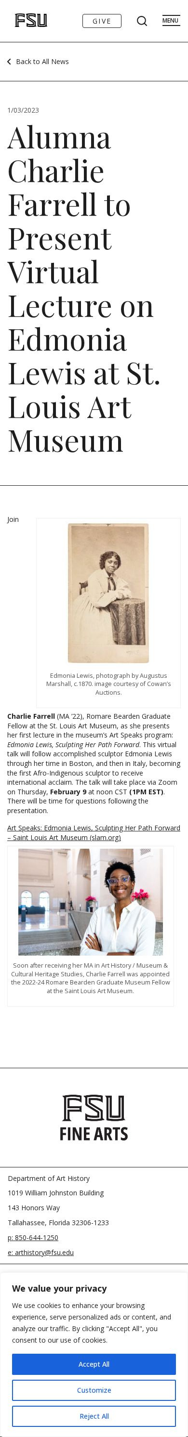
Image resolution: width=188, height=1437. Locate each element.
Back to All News (42, 61)
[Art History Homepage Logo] (21, 21)
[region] (94, 1354)
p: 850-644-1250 (33, 1237)
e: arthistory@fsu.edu (41, 1252)
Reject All (94, 1416)
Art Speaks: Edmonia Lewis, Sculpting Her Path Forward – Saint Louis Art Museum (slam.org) (93, 832)
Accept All (94, 1364)
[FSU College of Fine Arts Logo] (94, 1117)
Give (102, 21)
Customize (94, 1390)
